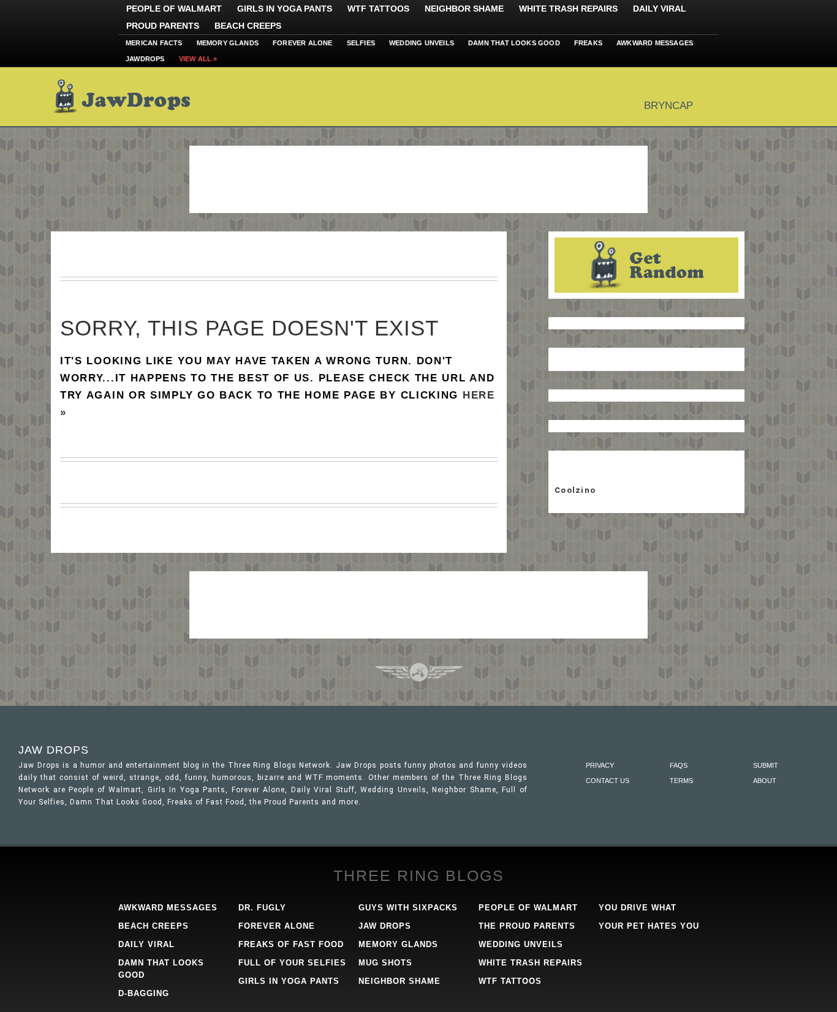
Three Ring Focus (419, 672)
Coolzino (575, 490)
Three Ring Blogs (418, 875)
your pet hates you (649, 926)
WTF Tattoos (378, 8)
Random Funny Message (646, 265)
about (764, 780)
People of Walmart (174, 8)
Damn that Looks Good (514, 43)
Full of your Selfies (292, 962)
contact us (607, 780)
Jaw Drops (129, 97)
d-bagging (143, 993)
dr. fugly (262, 907)
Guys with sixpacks (408, 907)
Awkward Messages (654, 43)
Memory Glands (228, 43)
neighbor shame (399, 981)
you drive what (637, 907)
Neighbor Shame (464, 8)
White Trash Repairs (568, 8)
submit (765, 765)
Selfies (361, 43)
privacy (600, 765)
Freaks (588, 43)
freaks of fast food (291, 944)
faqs (678, 765)
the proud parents (527, 926)
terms (681, 780)
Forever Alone (303, 43)
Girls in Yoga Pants (284, 8)
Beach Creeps (247, 26)
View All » (198, 58)
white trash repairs (531, 962)
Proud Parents (162, 26)
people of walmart (528, 907)
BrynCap (668, 105)
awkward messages (168, 907)
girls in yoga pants (288, 981)
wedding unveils (521, 944)
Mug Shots (385, 962)
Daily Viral (659, 8)
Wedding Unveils (421, 43)
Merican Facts (154, 43)
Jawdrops (145, 58)
